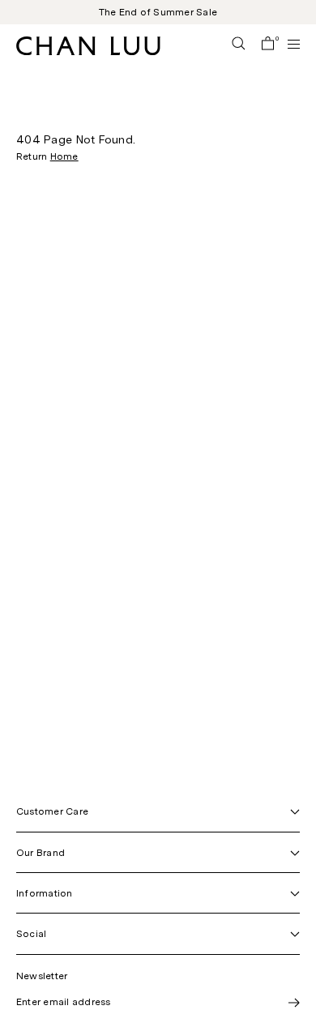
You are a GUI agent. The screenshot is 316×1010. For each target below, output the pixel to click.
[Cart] (268, 44)
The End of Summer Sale (158, 12)
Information (44, 893)
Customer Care (52, 811)
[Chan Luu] (88, 51)
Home (64, 156)
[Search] (239, 44)
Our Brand (40, 852)
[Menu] (287, 43)
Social (31, 933)
